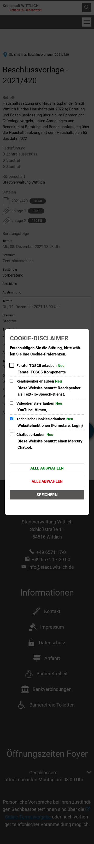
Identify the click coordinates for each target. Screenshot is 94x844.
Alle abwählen (47, 481)
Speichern (47, 494)
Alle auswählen (47, 468)
